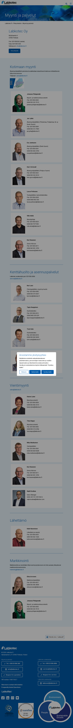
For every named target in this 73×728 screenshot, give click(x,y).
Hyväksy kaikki (48, 372)
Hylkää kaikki (35, 372)
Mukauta (23, 372)
